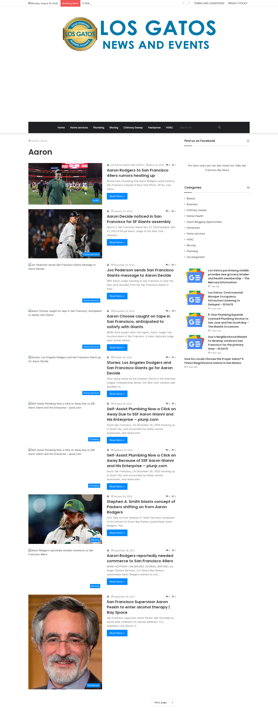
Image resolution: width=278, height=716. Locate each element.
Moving (113, 127)
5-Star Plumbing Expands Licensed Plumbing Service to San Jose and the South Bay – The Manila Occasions (146, 3)
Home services (79, 127)
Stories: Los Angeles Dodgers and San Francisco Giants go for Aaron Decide (140, 368)
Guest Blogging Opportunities (204, 221)
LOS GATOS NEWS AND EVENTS (127, 165)
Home (61, 127)
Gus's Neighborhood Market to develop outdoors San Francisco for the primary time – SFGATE (227, 343)
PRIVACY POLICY (238, 3)
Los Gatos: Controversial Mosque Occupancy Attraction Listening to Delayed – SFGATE (225, 298)
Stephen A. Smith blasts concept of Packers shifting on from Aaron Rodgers (141, 507)
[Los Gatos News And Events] (139, 34)
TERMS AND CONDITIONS (209, 3)
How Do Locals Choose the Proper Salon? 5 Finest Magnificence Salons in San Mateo (214, 361)
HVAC (169, 127)
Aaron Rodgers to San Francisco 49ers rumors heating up (138, 173)
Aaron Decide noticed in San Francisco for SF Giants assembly (139, 219)
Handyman (154, 127)
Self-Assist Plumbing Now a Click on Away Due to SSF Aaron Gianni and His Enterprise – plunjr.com (141, 414)
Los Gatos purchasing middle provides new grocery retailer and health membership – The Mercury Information (228, 276)
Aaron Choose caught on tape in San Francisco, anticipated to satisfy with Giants (138, 321)
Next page (161, 702)
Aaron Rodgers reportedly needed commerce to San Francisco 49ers (140, 558)
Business (192, 204)
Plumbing (98, 127)
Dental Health (195, 215)
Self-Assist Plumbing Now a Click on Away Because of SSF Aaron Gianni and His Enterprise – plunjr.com (141, 460)
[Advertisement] (139, 87)
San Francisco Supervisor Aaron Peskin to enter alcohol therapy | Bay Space (138, 607)
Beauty (191, 198)
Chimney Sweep (133, 127)
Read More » (117, 196)
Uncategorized (195, 257)
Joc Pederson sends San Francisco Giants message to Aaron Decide (140, 272)
